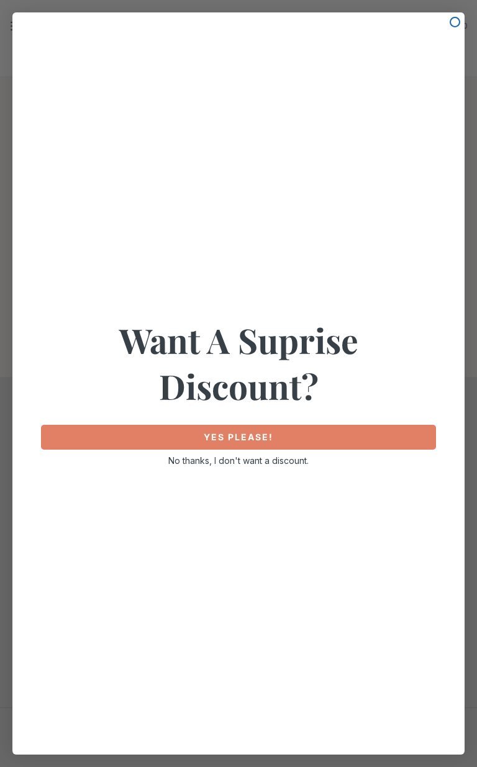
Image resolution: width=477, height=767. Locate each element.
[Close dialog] (455, 22)
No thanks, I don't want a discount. (238, 460)
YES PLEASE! (238, 437)
